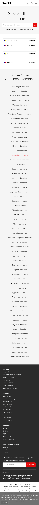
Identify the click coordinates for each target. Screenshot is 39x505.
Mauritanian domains (19, 315)
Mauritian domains (19, 137)
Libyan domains (19, 219)
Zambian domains (19, 265)
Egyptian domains (19, 293)
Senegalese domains (19, 334)
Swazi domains (19, 164)
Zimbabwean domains (19, 357)
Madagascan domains (19, 311)
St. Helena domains (19, 251)
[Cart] (27, 3)
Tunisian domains (19, 260)
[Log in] (31, 3)
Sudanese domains (19, 343)
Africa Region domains (19, 87)
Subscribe (30, 465)
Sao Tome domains (19, 242)
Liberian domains (19, 128)
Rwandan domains (19, 151)
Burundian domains (19, 279)
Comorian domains (19, 196)
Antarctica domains (19, 91)
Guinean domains (19, 302)
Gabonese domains (19, 119)
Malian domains (19, 224)
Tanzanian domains (19, 256)
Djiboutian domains (19, 201)
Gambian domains (19, 347)
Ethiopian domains (19, 297)
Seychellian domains (19, 155)
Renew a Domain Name (26, 29)
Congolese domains (19, 109)
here (36, 499)
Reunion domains (19, 329)
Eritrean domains (19, 206)
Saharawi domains (19, 174)
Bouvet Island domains (19, 96)
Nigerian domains (19, 146)
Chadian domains (19, 105)
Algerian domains (19, 178)
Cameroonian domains (19, 100)
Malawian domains (19, 132)
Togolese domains (19, 169)
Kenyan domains (19, 215)
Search (35, 25)
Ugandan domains (19, 352)
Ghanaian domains (19, 210)
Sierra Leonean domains (19, 247)
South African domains (19, 160)
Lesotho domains (19, 306)
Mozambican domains (20, 142)
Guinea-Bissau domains (19, 123)
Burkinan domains (19, 187)
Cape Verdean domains (19, 192)
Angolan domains (19, 270)
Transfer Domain (11, 29)
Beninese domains (19, 183)
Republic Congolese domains (20, 238)
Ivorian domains (19, 288)
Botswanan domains (19, 274)
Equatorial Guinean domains (19, 114)
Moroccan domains (19, 320)
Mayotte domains (19, 228)
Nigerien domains (19, 325)
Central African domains (19, 283)
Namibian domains (19, 233)
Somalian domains (19, 338)
